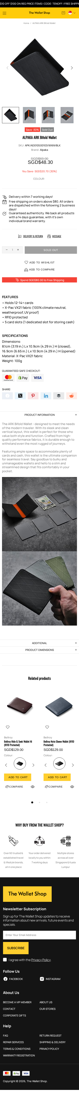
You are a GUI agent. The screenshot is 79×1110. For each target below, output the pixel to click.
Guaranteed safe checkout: (21, 371)
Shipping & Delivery (52, 1042)
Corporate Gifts (14, 1015)
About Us (46, 1002)
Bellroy (8, 737)
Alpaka (44, 150)
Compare (16, 786)
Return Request (51, 1035)
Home (26, 23)
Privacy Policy (41, 960)
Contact (9, 1009)
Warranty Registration (19, 1055)
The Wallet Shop (39, 13)
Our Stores (48, 1009)
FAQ (5, 1035)
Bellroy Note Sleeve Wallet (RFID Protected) (59, 743)
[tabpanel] (20, 743)
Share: (6, 389)
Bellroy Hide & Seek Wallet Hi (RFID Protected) (18, 743)
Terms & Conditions (16, 1049)
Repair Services (13, 1042)
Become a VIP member (17, 1002)
